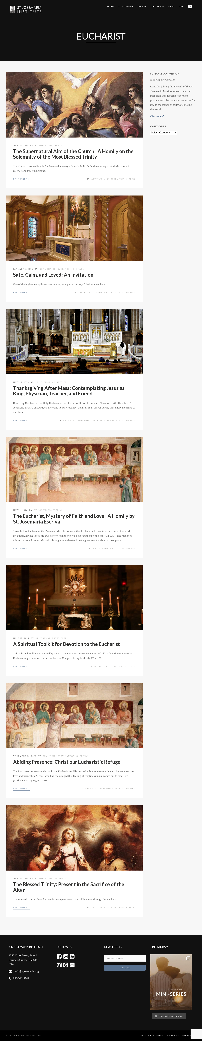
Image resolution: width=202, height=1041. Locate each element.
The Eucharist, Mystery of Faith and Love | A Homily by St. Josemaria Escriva (74, 518)
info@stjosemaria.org (27, 971)
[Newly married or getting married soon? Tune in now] (171, 982)
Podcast (143, 6)
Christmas (85, 292)
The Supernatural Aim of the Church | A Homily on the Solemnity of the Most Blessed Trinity (73, 154)
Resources (158, 6)
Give (180, 6)
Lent (95, 548)
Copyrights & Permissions (180, 1036)
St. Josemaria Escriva (49, 145)
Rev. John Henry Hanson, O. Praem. (62, 269)
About (110, 6)
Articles (97, 179)
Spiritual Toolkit (123, 666)
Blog (132, 179)
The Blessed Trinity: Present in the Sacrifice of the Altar (68, 887)
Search (190, 6)
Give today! (157, 116)
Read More (21, 178)
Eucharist (128, 292)
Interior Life (87, 420)
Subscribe (146, 1036)
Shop (171, 6)
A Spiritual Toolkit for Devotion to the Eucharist (66, 644)
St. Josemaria (126, 6)
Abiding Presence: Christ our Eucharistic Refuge (66, 762)
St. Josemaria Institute (50, 382)
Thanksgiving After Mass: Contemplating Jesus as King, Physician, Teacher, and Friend (69, 391)
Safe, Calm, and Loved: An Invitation (53, 275)
